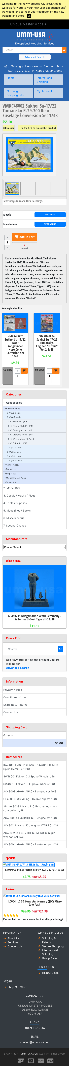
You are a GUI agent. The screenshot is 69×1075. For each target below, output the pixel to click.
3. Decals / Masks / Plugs (19, 495)
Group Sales (49, 958)
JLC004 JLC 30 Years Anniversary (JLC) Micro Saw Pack (35, 903)
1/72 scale (15, 413)
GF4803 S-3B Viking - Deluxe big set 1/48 (30, 799)
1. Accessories (33, 66)
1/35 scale (15, 452)
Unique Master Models (28, 24)
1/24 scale (15, 456)
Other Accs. (12, 482)
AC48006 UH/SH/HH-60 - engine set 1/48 (30, 818)
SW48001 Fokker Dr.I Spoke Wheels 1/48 (29, 776)
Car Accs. (11, 469)
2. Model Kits (11, 488)
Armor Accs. (12, 465)
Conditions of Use (14, 697)
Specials (10, 858)
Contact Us (10, 712)
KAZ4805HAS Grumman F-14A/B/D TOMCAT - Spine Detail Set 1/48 (32, 767)
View (9, 370)
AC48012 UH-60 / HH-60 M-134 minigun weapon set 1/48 (29, 835)
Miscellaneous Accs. (16, 478)
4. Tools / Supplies (15, 503)
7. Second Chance (14, 525)
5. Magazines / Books (17, 510)
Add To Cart (26, 237)
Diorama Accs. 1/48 (23, 434)
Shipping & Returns (15, 704)
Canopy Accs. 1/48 (22, 430)
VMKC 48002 (53, 71)
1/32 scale (15, 447)
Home (10, 77)
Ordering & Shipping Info (15, 93)
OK (28, 16)
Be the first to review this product (38, 128)
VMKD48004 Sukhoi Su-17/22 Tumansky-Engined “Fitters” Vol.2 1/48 (47, 343)
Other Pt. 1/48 (20, 443)
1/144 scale (16, 460)
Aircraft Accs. (54, 66)
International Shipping (45, 79)
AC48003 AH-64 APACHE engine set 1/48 (29, 791)
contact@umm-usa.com (35, 1042)
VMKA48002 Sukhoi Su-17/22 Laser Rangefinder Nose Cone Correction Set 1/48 (15, 346)
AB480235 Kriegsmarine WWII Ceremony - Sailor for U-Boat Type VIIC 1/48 (34, 617)
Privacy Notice (12, 689)
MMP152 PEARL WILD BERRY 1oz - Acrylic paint (34, 870)
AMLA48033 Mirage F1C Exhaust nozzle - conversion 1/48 (30, 808)
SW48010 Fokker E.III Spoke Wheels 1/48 (29, 784)
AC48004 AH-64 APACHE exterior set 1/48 (30, 844)
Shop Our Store (17, 987)
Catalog (16, 66)
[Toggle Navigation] (54, 24)
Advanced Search (34, 57)
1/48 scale (14, 71)
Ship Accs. (11, 473)
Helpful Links (50, 972)
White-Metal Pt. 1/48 (23, 439)
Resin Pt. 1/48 (33, 71)
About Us (13, 938)
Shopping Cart (16, 727)
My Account (44, 91)
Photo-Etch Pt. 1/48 (23, 426)
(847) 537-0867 (35, 1028)
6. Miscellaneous (13, 518)
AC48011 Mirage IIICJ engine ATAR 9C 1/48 (30, 825)
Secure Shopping (53, 946)
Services (13, 942)
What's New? (13, 561)
